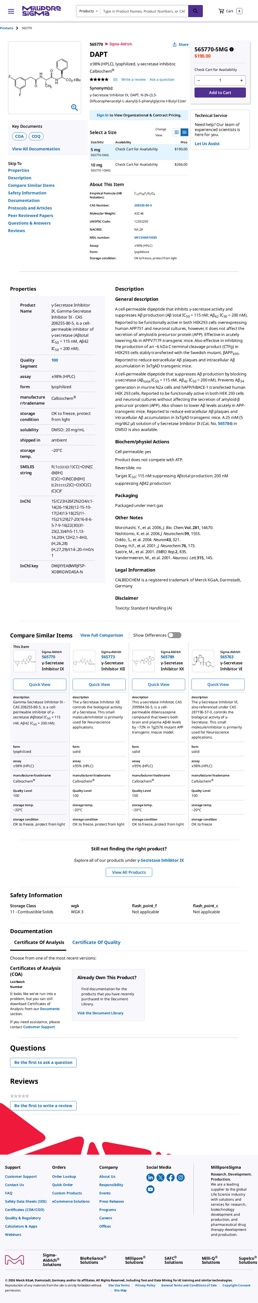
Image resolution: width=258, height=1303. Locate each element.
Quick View (39, 684)
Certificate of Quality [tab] (96, 942)
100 (54, 360)
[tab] (11, 28)
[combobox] (139, 11)
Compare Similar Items (31, 185)
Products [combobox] (86, 11)
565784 (224, 423)
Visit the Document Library (100, 1013)
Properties (18, 170)
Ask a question (162, 79)
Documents (50, 1008)
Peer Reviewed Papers (30, 215)
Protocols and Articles (30, 208)
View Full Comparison (101, 635)
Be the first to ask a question (43, 1062)
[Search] (195, 11)
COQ (36, 136)
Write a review (133, 79)
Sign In (103, 115)
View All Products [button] (129, 872)
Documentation (24, 200)
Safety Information (27, 193)
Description (19, 178)
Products (6, 28)
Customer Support (39, 1026)
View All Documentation (36, 148)
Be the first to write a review (45, 1107)
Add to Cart (220, 92)
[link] (26, 1176)
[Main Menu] (11, 11)
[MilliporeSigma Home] (41, 11)
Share (183, 44)
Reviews (16, 230)
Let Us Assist (207, 143)
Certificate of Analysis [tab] (39, 942)
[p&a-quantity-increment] (242, 80)
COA (19, 136)
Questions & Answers (29, 223)
